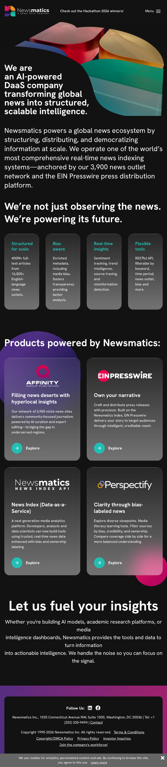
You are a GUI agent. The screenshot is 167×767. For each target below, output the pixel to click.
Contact (96, 722)
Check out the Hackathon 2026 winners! (92, 11)
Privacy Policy (88, 738)
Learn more (99, 762)
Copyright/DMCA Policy (54, 738)
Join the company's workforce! (83, 744)
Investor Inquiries (117, 738)
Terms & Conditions (129, 732)
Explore (33, 448)
